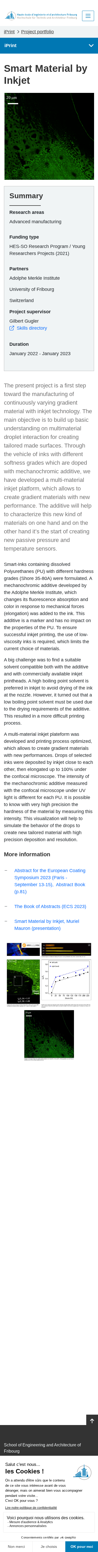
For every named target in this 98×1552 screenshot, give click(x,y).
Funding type (24, 237)
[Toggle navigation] (88, 16)
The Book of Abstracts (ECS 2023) (50, 906)
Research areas (26, 212)
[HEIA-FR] (41, 15)
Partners (18, 268)
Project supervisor (30, 311)
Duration (19, 344)
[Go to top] (92, 1421)
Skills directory (32, 328)
